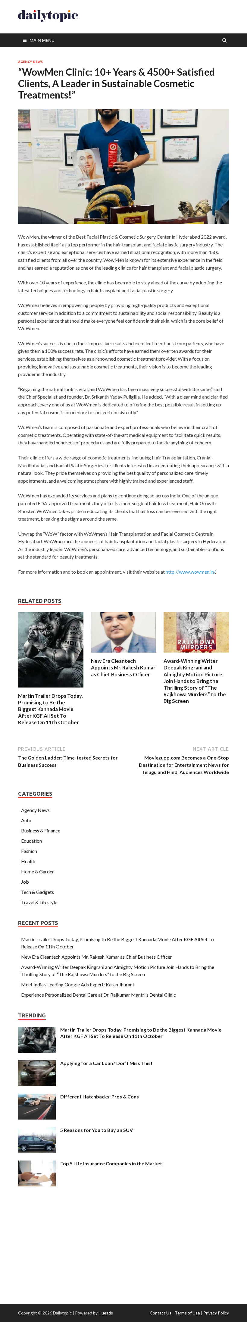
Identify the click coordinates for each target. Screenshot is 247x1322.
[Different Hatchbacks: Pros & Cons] (37, 1097)
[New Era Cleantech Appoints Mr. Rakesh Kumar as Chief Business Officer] (123, 654)
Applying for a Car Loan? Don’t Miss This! (106, 1063)
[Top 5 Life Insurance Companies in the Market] (37, 1164)
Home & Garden (38, 871)
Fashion (29, 851)
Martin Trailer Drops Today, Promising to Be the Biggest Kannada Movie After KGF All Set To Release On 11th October (50, 709)
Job (25, 882)
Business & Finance (40, 830)
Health (28, 861)
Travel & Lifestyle (39, 902)
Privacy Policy (216, 1312)
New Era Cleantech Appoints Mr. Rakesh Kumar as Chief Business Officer (123, 667)
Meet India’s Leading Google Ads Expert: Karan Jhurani (77, 984)
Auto (26, 820)
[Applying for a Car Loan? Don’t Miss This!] (37, 1064)
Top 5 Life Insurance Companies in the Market (111, 1163)
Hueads (105, 1312)
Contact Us (160, 1312)
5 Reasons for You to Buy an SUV (96, 1130)
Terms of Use (187, 1312)
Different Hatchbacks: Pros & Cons (99, 1096)
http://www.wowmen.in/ (190, 572)
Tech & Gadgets (37, 892)
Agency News (30, 62)
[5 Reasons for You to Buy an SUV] (37, 1130)
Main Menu (42, 40)
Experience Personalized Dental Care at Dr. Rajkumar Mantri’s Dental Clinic (98, 995)
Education (31, 841)
